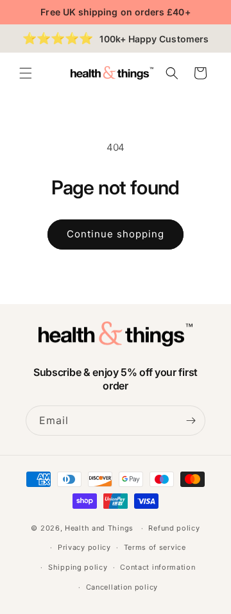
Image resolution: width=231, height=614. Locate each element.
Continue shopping (115, 234)
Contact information (157, 567)
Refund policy (174, 528)
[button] (26, 73)
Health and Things (99, 528)
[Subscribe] (190, 420)
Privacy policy (84, 547)
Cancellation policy (122, 587)
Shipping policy (78, 567)
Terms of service (155, 547)
